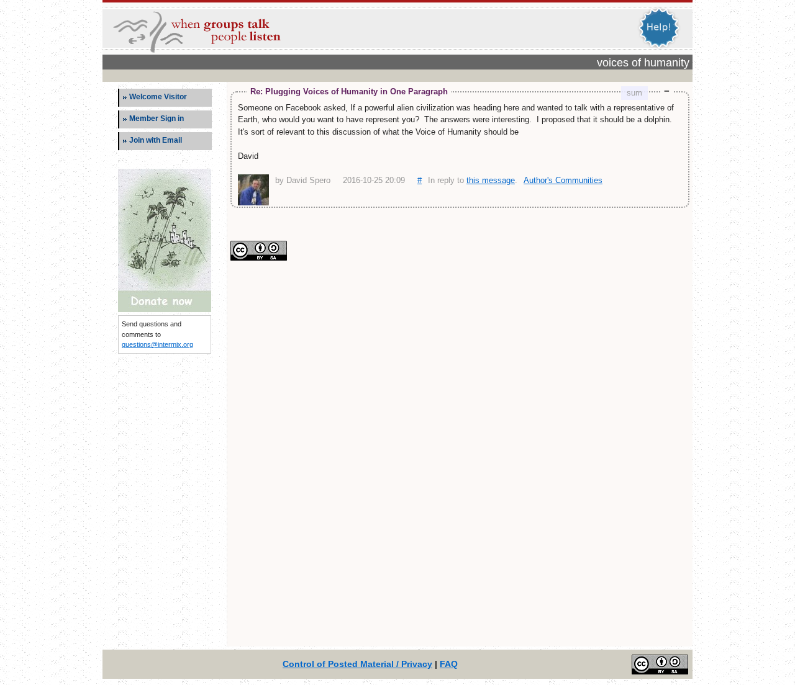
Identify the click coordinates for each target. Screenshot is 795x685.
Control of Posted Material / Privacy (357, 664)
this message (490, 180)
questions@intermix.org (157, 344)
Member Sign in (156, 118)
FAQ (449, 664)
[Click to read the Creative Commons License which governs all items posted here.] (258, 257)
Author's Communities (563, 180)
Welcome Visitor (158, 96)
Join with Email (155, 140)
